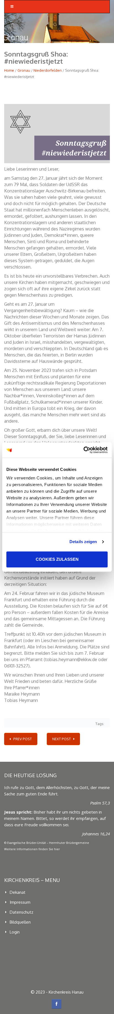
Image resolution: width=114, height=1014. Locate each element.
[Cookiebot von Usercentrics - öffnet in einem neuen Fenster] (83, 450)
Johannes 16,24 (96, 833)
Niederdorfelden (47, 70)
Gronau (23, 70)
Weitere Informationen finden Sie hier (32, 849)
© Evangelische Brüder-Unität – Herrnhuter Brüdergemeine (46, 843)
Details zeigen (83, 541)
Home (9, 70)
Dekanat (17, 892)
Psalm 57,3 (100, 803)
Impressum (20, 902)
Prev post (22, 738)
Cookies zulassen (57, 559)
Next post (61, 738)
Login (15, 932)
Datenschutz (21, 912)
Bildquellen (20, 922)
